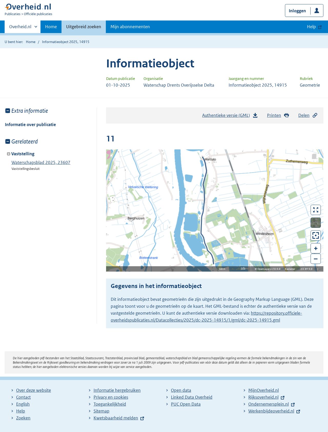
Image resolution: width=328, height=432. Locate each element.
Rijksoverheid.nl (263, 397)
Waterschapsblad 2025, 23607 (41, 162)
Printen (274, 115)
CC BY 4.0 (308, 269)
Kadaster (291, 269)
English (23, 404)
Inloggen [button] (297, 11)
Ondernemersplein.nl (268, 404)
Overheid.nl (20, 28)
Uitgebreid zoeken (83, 26)
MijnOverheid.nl (263, 390)
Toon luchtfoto (316, 222)
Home (51, 26)
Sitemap (101, 411)
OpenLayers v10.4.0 (270, 269)
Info (243, 268)
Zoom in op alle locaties (316, 236)
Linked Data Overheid (191, 397)
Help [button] (311, 26)
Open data (181, 390)
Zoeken (23, 418)
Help (20, 411)
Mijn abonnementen (130, 26)
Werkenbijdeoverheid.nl (271, 411)
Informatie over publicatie (30, 124)
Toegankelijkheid (110, 404)
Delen (304, 115)
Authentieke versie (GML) (227, 116)
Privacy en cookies (111, 397)
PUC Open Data (186, 404)
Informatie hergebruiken (117, 390)
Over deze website (33, 390)
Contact (23, 397)
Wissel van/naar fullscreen (316, 210)
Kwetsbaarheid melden (116, 418)
